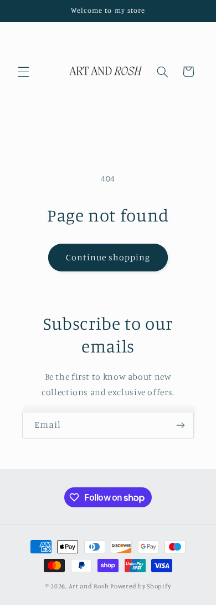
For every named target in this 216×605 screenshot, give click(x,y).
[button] (23, 71)
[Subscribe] (180, 425)
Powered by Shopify (140, 586)
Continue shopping (108, 257)
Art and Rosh (90, 586)
